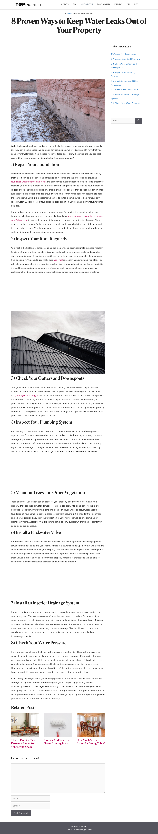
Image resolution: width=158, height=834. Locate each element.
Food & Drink (103, 4)
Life (136, 4)
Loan (128, 4)
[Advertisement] (58, 61)
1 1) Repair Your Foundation (123, 54)
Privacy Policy (78, 830)
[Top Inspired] (29, 4)
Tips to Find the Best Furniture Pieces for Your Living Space (23, 743)
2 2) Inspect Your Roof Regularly (125, 59)
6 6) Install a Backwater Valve (124, 90)
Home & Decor (86, 4)
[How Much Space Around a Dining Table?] (91, 734)
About (69, 830)
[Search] (138, 121)
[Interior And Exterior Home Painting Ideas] (58, 734)
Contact (88, 830)
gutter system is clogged (26, 395)
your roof (58, 260)
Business (65, 4)
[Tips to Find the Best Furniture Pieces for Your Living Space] (25, 734)
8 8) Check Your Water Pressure (125, 103)
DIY (74, 4)
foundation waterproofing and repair (28, 182)
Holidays (118, 4)
